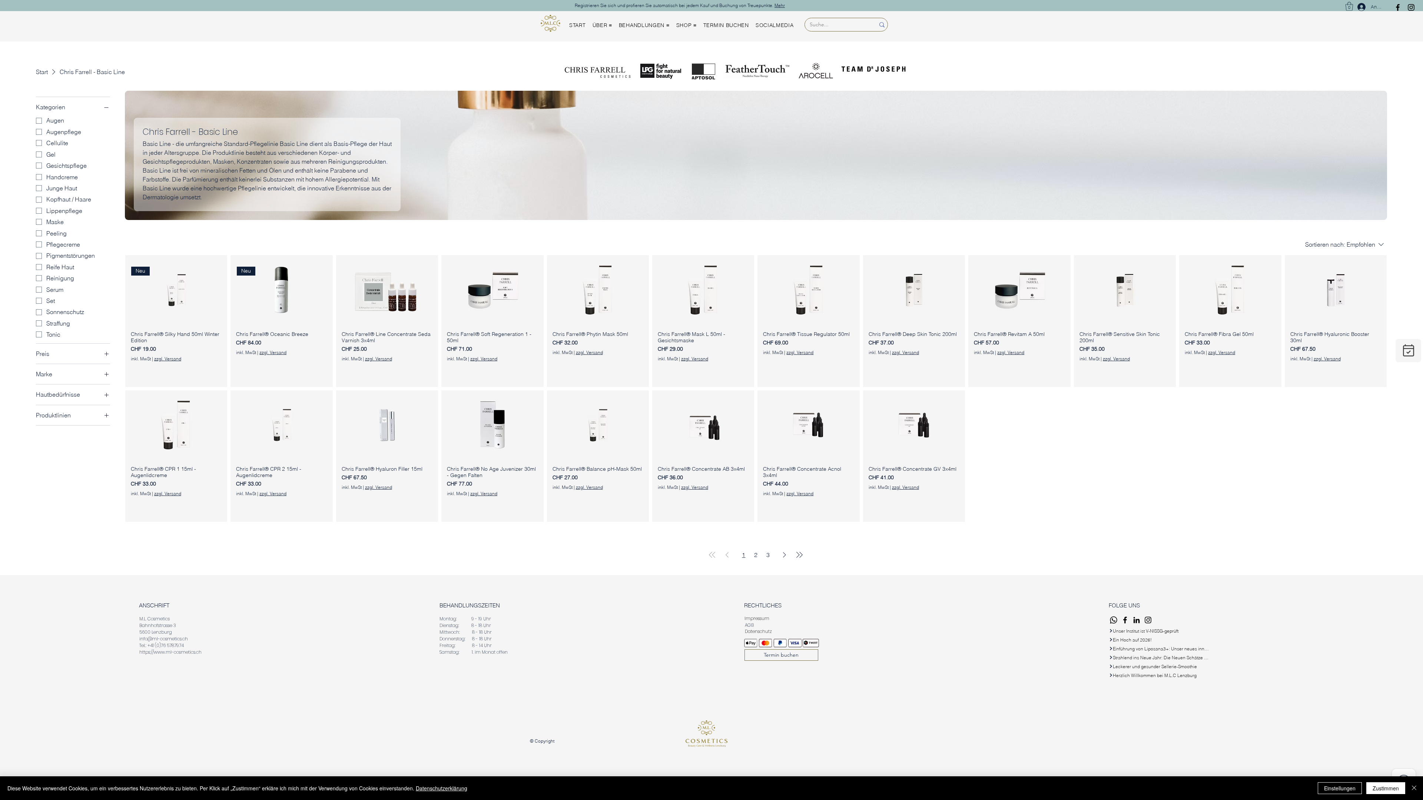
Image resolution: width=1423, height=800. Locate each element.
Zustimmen (1386, 788)
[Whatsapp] (1113, 620)
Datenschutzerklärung (441, 788)
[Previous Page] (727, 554)
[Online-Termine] (1408, 350)
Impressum (756, 618)
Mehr (779, 5)
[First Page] (712, 554)
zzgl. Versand (167, 358)
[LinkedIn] (1136, 620)
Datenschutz (758, 631)
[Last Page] (799, 554)
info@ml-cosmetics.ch (163, 639)
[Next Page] (784, 554)
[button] (1349, 6)
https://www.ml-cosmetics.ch (170, 652)
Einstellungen (1340, 788)
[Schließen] (1414, 788)
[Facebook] (1397, 7)
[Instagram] (1411, 7)
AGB (749, 625)
